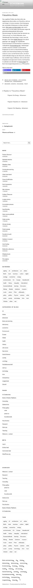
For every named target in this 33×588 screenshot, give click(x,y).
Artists (4, 314)
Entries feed (5, 447)
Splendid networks (7, 159)
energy (19, 277)
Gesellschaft (25, 280)
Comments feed (6, 451)
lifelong (5, 289)
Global (4, 338)
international (24, 283)
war (15, 301)
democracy (5, 324)
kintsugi (13, 41)
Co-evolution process (8, 204)
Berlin (4, 274)
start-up (4, 368)
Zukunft (4, 384)
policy (4, 295)
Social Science (6, 354)
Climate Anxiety (6, 224)
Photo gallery (5, 408)
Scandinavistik (8, 417)
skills (27, 295)
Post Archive (5, 420)
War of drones (6, 189)
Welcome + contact (7, 434)
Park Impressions (7, 184)
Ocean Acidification (7, 179)
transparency (17, 81)
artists (25, 271)
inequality (16, 283)
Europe (13, 83)
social (4, 298)
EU (13, 280)
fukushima (20, 83)
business (15, 274)
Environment (5, 331)
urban (10, 301)
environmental (7, 280)
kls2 (12, 12)
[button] (7, 70)
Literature (17, 289)
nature (10, 292)
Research (5, 424)
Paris (15, 292)
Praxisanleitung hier (15, 45)
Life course (22, 80)
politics (10, 295)
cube (5, 410)
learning (16, 286)
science (22, 295)
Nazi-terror (5, 351)
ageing (5, 271)
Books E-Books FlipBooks (9, 398)
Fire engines (5, 259)
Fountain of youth (6, 234)
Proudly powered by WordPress (18, 584)
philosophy (21, 292)
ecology (5, 277)
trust (26, 83)
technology (8, 81)
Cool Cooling (5, 244)
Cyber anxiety (6, 219)
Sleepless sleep (6, 164)
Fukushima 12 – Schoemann (20, 102)
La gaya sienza (6, 199)
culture (21, 274)
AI (9, 271)
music (4, 292)
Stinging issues (6, 254)
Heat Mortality (6, 209)
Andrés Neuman (18, 39)
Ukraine (5, 301)
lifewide (11, 289)
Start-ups (4, 427)
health (4, 283)
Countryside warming (8, 169)
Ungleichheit (5, 381)
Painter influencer (7, 154)
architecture (15, 271)
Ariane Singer (22, 62)
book (9, 274)
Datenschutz (5, 404)
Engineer (7, 83)
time (23, 298)
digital (26, 274)
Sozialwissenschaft (7, 364)
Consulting (5, 401)
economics (12, 277)
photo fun (6, 413)
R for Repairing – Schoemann (20, 108)
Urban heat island (7, 174)
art (21, 271)
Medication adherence (8, 249)
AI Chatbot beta (6, 394)
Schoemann (17, 3)
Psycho (16, 295)
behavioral (5, 318)
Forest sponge (6, 229)
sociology (4, 361)
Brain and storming (11, 80)
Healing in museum (7, 239)
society (10, 298)
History (4, 344)
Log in (4, 444)
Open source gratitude (8, 214)
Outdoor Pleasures (7, 194)
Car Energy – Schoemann (19, 95)
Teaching (4, 430)
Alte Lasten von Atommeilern (13, 27)
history (10, 283)
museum (24, 289)
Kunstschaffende (7, 286)
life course (23, 286)
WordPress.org (6, 454)
